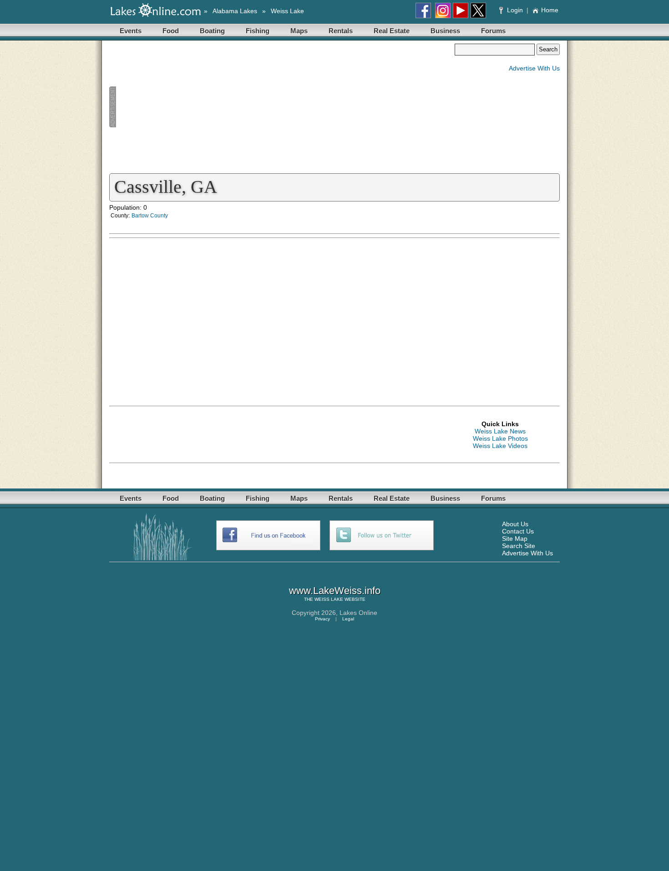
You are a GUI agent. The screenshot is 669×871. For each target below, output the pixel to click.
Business (445, 31)
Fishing (257, 31)
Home (549, 10)
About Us (515, 524)
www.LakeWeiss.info (334, 590)
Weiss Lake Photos (500, 438)
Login (515, 10)
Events (131, 31)
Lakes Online (358, 612)
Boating (212, 31)
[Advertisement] (281, 107)
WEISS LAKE (328, 599)
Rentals (341, 31)
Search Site (518, 545)
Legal (348, 618)
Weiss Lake (287, 11)
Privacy (322, 618)
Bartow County (150, 215)
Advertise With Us (534, 68)
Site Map (514, 538)
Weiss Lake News (500, 431)
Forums (493, 31)
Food (170, 31)
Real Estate (392, 31)
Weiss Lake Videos (500, 445)
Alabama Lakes (235, 11)
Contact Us (518, 531)
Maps (299, 31)
